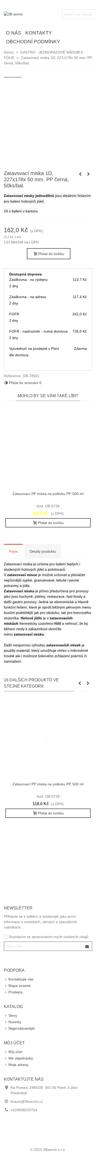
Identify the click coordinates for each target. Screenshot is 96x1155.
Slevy (12, 1015)
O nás (13, 33)
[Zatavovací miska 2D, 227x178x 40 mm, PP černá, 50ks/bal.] (80, 174)
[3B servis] (32, 14)
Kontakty (38, 33)
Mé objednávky (20, 1058)
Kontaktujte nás (21, 979)
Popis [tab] (13, 551)
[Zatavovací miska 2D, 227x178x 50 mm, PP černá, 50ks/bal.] (88, 174)
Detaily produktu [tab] (43, 551)
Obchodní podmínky (33, 41)
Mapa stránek (19, 986)
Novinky (14, 1022)
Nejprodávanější (21, 1028)
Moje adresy (18, 1065)
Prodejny (15, 992)
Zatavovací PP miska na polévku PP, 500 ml (48, 494)
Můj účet (15, 1052)
